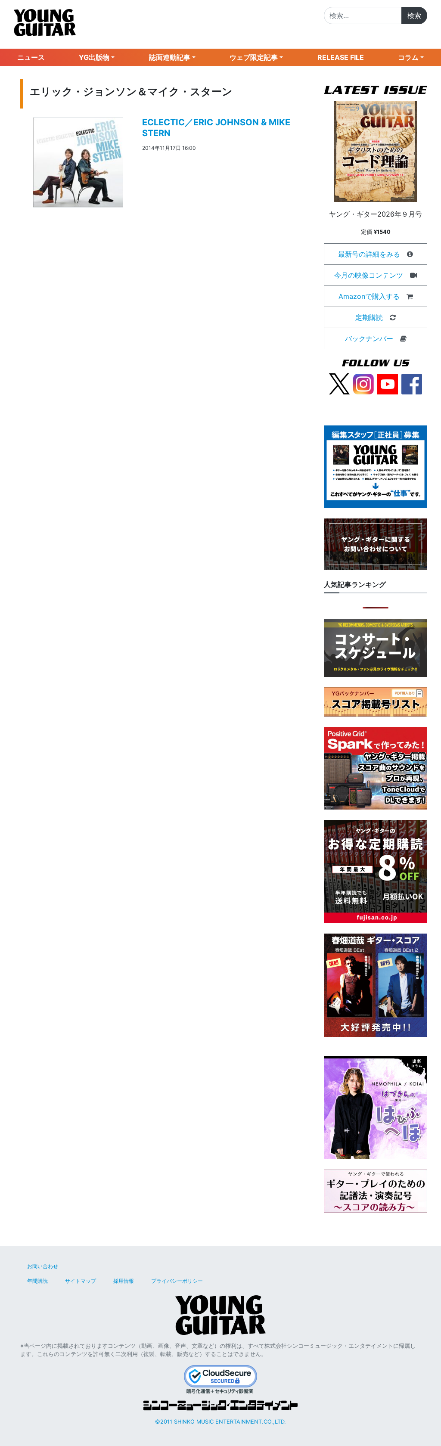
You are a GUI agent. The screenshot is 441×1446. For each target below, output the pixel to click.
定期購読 (369, 317)
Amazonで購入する (369, 296)
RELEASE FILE (340, 57)
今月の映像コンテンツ (368, 275)
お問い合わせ (42, 1266)
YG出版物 (94, 57)
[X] (339, 383)
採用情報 (123, 1281)
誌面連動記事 (169, 57)
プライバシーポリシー (177, 1281)
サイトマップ (80, 1281)
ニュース (31, 57)
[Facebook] (411, 383)
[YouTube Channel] (387, 383)
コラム (408, 57)
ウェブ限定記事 (254, 57)
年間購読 (37, 1281)
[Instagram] (363, 383)
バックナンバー (369, 338)
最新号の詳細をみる (369, 254)
